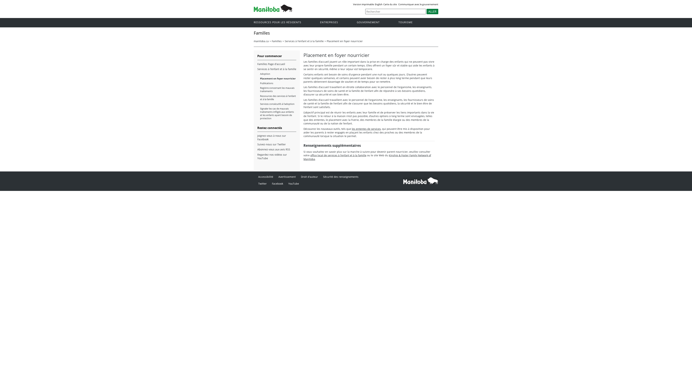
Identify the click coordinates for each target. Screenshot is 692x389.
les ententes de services (366, 129)
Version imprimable (363, 4)
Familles (277, 41)
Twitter (262, 183)
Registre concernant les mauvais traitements (277, 89)
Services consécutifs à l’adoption (277, 104)
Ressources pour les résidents (277, 22)
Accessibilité (265, 176)
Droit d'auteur (309, 176)
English (378, 4)
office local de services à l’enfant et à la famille (338, 155)
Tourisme (405, 22)
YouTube (293, 183)
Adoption (265, 73)
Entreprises (329, 22)
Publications (266, 83)
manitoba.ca (261, 41)
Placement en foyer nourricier (345, 41)
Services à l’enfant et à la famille (304, 41)
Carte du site (390, 4)
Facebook (277, 183)
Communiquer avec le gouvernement (418, 4)
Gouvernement (368, 22)
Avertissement (287, 176)
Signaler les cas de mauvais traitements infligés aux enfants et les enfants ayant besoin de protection (277, 113)
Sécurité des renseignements (340, 176)
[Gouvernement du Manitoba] (273, 11)
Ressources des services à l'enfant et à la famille (278, 97)
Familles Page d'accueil (271, 64)
